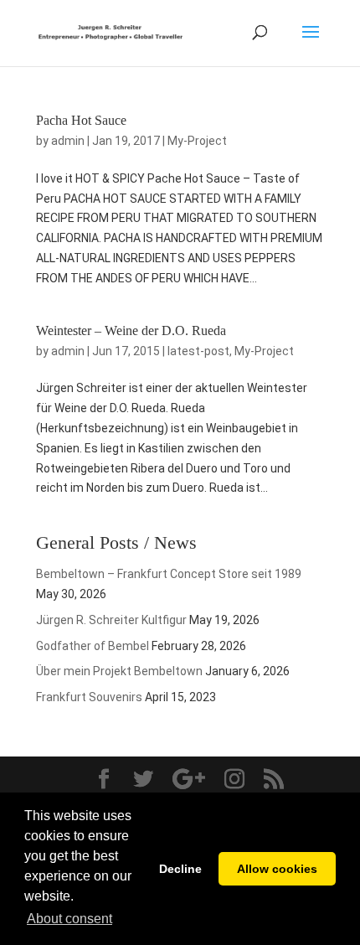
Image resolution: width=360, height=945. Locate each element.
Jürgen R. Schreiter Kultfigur (111, 620)
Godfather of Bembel (92, 646)
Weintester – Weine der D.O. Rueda (131, 330)
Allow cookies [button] (277, 868)
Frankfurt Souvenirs (89, 697)
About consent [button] (69, 918)
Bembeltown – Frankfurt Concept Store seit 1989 (168, 574)
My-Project (197, 140)
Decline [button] (180, 868)
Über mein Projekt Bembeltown (119, 671)
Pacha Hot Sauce (81, 120)
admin (68, 140)
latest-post (198, 351)
